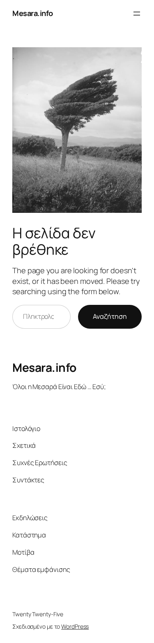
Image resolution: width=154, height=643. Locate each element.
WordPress (75, 626)
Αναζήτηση (110, 316)
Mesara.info (32, 13)
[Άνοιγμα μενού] (137, 13)
